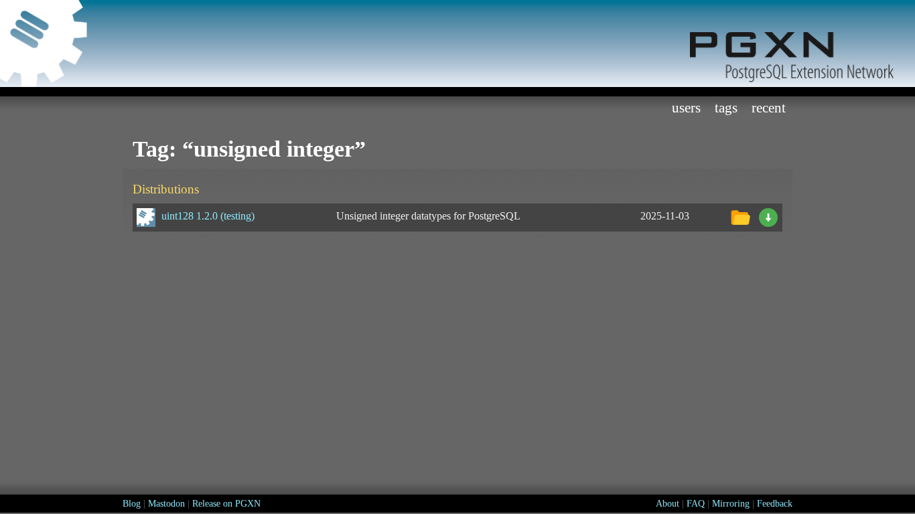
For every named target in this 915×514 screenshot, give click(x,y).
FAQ (696, 504)
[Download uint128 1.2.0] (768, 216)
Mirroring (731, 504)
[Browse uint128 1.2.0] (740, 216)
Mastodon (166, 504)
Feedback (774, 504)
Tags (726, 107)
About (667, 504)
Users (686, 107)
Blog (132, 504)
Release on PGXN (226, 504)
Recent (769, 107)
